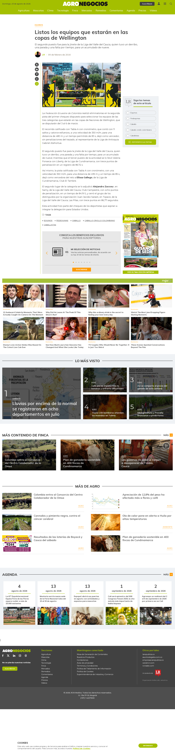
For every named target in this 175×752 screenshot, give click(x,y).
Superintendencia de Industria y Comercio (95, 674)
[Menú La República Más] (165, 3)
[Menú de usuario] (159, 3)
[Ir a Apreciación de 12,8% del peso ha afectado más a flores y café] (105, 501)
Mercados (87, 10)
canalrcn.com (148, 663)
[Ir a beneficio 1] (73, 262)
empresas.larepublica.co (153, 660)
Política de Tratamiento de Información (94, 669)
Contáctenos (82, 660)
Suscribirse (10, 668)
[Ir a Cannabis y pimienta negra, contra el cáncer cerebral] (17, 522)
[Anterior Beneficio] (47, 253)
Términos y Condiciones (87, 666)
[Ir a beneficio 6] (87, 262)
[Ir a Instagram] (20, 655)
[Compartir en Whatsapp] (37, 79)
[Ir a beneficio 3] (78, 262)
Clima (50, 10)
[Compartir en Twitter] (37, 65)
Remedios (101, 10)
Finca (75, 10)
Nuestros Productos (85, 657)
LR (43, 54)
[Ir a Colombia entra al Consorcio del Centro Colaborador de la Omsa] (17, 501)
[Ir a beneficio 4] (81, 262)
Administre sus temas (142, 142)
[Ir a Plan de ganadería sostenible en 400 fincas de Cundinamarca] (105, 543)
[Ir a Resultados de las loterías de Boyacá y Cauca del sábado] (17, 543)
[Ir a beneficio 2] (76, 262)
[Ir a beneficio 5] (84, 262)
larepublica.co (148, 654)
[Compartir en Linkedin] (37, 69)
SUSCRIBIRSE (81, 270)
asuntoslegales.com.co (152, 657)
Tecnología (63, 10)
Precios (142, 10)
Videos (153, 10)
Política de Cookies (85, 671)
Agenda (131, 10)
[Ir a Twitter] (8, 655)
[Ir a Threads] (26, 655)
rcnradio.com (148, 666)
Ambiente (167, 527)
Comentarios (116, 10)
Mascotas (38, 10)
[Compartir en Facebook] (37, 74)
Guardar (37, 84)
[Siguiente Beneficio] (116, 253)
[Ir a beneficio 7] (89, 262)
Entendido (148, 746)
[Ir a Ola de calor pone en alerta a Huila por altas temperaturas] (105, 522)
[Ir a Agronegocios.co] (16, 650)
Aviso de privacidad (85, 663)
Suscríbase (147, 4)
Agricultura (24, 10)
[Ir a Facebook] (2, 655)
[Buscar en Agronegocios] (171, 4)
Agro (81, 506)
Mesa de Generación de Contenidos (92, 654)
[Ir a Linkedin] (14, 655)
